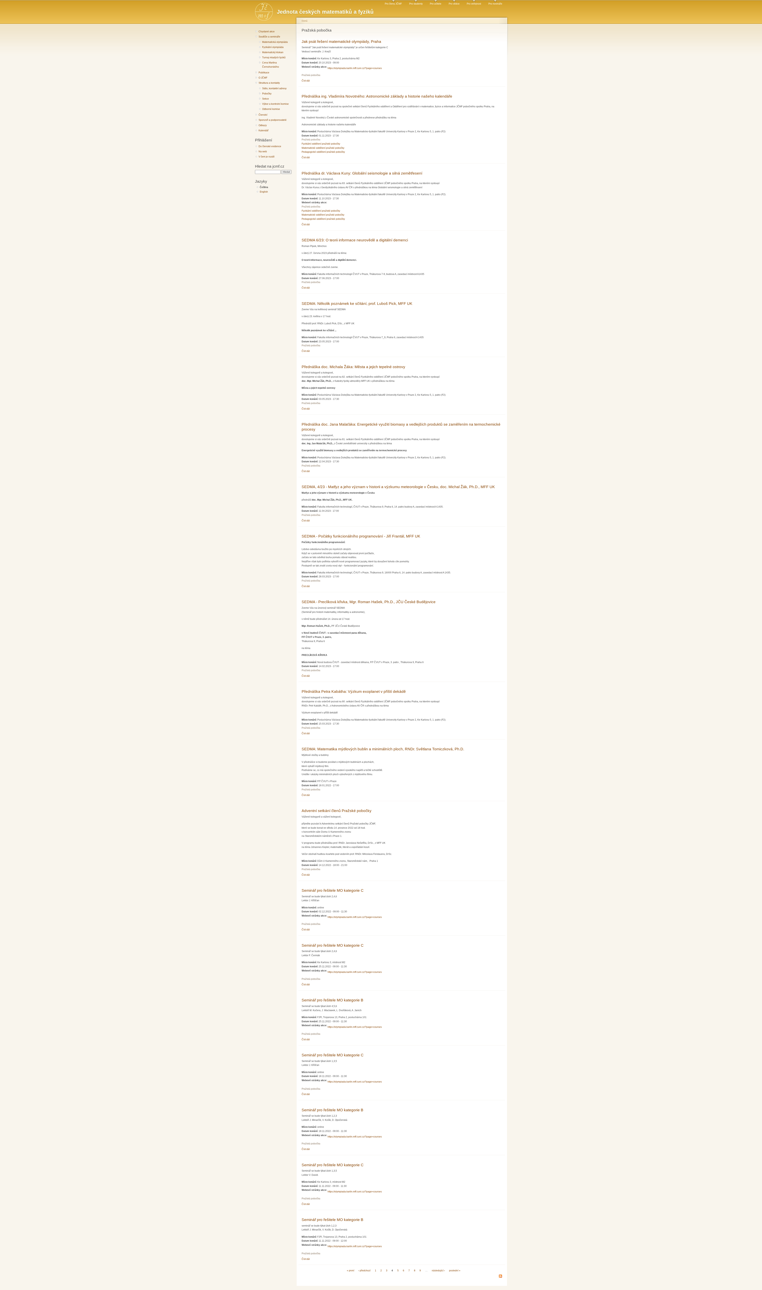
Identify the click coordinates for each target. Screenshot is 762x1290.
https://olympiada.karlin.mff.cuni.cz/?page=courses (355, 68)
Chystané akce (267, 31)
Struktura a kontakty (269, 83)
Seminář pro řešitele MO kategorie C (333, 890)
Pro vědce (454, 3)
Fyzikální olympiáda (273, 47)
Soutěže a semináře (269, 36)
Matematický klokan (272, 52)
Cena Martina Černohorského (270, 64)
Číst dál (306, 80)
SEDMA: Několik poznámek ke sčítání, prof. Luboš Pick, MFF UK (357, 303)
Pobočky (266, 93)
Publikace (264, 72)
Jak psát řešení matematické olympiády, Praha (341, 41)
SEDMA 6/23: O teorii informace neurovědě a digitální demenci (355, 240)
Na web (263, 151)
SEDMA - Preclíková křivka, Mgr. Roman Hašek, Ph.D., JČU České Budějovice (369, 602)
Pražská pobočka (311, 75)
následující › (438, 1270)
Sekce (265, 98)
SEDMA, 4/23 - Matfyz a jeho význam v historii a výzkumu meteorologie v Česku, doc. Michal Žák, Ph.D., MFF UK (398, 487)
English (264, 191)
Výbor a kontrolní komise (275, 104)
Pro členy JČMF (393, 3)
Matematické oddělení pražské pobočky (323, 148)
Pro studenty (416, 3)
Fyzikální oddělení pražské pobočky (321, 143)
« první (350, 1270)
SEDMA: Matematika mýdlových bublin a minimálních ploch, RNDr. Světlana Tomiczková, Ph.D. (383, 749)
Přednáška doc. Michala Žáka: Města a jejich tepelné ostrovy (353, 367)
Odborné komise (271, 109)
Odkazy (263, 125)
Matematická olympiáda (275, 42)
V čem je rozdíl (266, 156)
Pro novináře (495, 3)
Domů (304, 21)
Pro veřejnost (474, 3)
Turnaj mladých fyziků (274, 57)
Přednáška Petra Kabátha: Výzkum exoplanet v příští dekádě (354, 691)
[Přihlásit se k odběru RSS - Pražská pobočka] (500, 1276)
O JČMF (263, 77)
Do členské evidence (270, 146)
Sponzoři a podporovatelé (273, 120)
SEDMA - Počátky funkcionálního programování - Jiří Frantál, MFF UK (361, 536)
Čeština (264, 187)
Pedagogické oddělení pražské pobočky (323, 152)
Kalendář (263, 130)
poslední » (454, 1270)
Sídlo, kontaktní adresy (274, 88)
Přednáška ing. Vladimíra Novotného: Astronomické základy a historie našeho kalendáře (377, 96)
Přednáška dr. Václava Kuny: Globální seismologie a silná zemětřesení (362, 173)
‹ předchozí (364, 1270)
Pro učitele (435, 3)
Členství (263, 114)
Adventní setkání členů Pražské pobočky (336, 810)
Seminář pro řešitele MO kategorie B (332, 1000)
